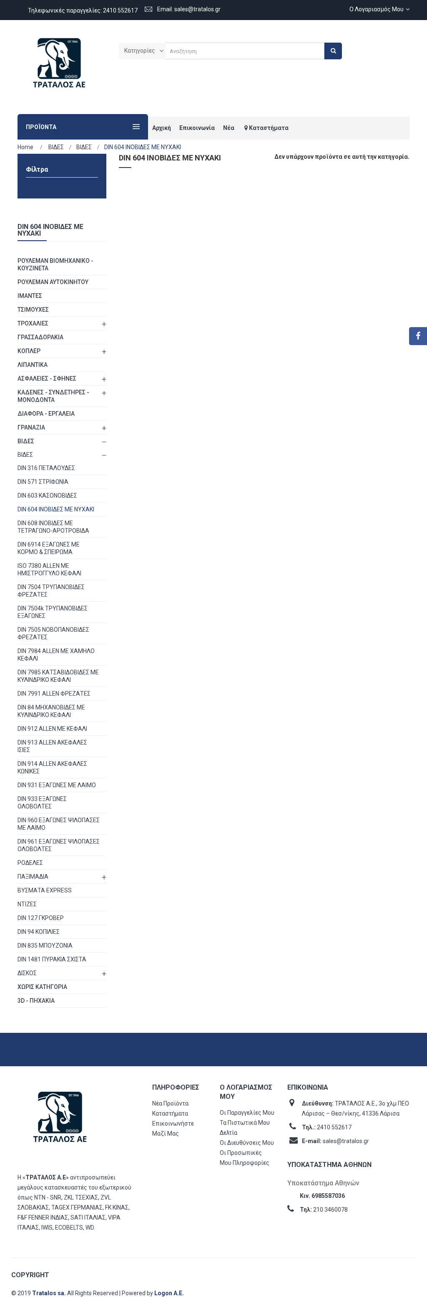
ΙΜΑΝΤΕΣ (30, 295)
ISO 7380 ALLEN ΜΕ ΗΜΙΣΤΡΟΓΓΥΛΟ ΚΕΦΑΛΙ (49, 569)
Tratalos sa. (49, 1293)
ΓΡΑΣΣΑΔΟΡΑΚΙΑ (40, 337)
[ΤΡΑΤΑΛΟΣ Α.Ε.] (59, 67)
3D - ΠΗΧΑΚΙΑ (36, 1000)
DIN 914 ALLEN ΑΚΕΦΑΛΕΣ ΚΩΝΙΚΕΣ (52, 767)
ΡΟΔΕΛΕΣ (30, 862)
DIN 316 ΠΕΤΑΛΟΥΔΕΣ (46, 468)
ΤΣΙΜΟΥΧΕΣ (33, 309)
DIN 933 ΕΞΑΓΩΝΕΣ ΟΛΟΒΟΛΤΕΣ (42, 803)
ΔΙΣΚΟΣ (27, 973)
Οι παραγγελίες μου (247, 1112)
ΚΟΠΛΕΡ (29, 351)
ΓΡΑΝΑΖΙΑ (31, 427)
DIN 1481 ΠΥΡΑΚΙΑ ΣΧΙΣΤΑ (52, 959)
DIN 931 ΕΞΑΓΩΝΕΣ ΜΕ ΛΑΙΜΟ (57, 785)
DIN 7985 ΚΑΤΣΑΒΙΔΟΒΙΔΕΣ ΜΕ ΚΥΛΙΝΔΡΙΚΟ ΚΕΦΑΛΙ (58, 676)
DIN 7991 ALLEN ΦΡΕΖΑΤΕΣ (54, 693)
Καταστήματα (170, 1113)
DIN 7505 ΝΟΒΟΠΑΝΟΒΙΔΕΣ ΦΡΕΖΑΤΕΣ (53, 633)
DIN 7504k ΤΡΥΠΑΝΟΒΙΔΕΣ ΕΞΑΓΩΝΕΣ (53, 612)
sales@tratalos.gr (346, 1141)
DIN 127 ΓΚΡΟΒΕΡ (41, 918)
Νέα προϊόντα (170, 1103)
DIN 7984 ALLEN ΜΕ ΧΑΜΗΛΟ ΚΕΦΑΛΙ (56, 655)
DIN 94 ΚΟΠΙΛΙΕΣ (39, 931)
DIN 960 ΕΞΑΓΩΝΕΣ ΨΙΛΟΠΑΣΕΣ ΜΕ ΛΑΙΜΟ (59, 824)
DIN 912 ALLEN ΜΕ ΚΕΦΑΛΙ (52, 728)
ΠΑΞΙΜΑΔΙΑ (33, 876)
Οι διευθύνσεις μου (247, 1142)
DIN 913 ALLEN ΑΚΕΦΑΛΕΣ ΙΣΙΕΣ (52, 746)
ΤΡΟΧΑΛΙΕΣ (33, 323)
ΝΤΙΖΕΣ (27, 904)
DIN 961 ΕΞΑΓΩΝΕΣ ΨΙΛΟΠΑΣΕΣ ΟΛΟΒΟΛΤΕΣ (59, 845)
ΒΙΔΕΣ (26, 441)
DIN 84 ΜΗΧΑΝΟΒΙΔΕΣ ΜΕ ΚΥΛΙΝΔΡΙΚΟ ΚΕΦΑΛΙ (51, 711)
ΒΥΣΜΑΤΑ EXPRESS (45, 890)
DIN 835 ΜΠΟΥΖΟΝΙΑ (45, 945)
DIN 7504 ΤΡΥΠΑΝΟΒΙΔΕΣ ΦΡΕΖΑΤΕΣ (51, 591)
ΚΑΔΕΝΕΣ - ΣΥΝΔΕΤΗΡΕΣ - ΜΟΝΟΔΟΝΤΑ (53, 396)
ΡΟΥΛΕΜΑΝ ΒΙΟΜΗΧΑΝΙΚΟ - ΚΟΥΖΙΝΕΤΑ (55, 264)
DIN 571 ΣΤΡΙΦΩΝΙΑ (43, 481)
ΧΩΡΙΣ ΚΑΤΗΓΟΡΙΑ (42, 987)
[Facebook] (418, 336)
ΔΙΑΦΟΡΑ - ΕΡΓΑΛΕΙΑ (46, 413)
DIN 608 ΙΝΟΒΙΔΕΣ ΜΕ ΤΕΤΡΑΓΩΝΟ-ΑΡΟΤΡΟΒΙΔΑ (53, 527)
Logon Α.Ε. (169, 1293)
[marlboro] (60, 1121)
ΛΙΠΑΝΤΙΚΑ (33, 364)
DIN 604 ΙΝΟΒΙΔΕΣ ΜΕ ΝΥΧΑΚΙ (56, 509)
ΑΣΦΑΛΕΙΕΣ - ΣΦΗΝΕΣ (47, 378)
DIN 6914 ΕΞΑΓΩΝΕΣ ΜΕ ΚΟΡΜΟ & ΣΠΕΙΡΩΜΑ (49, 548)
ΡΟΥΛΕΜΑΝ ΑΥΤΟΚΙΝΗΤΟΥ (53, 282)
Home (25, 147)
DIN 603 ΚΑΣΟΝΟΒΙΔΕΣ (47, 495)
